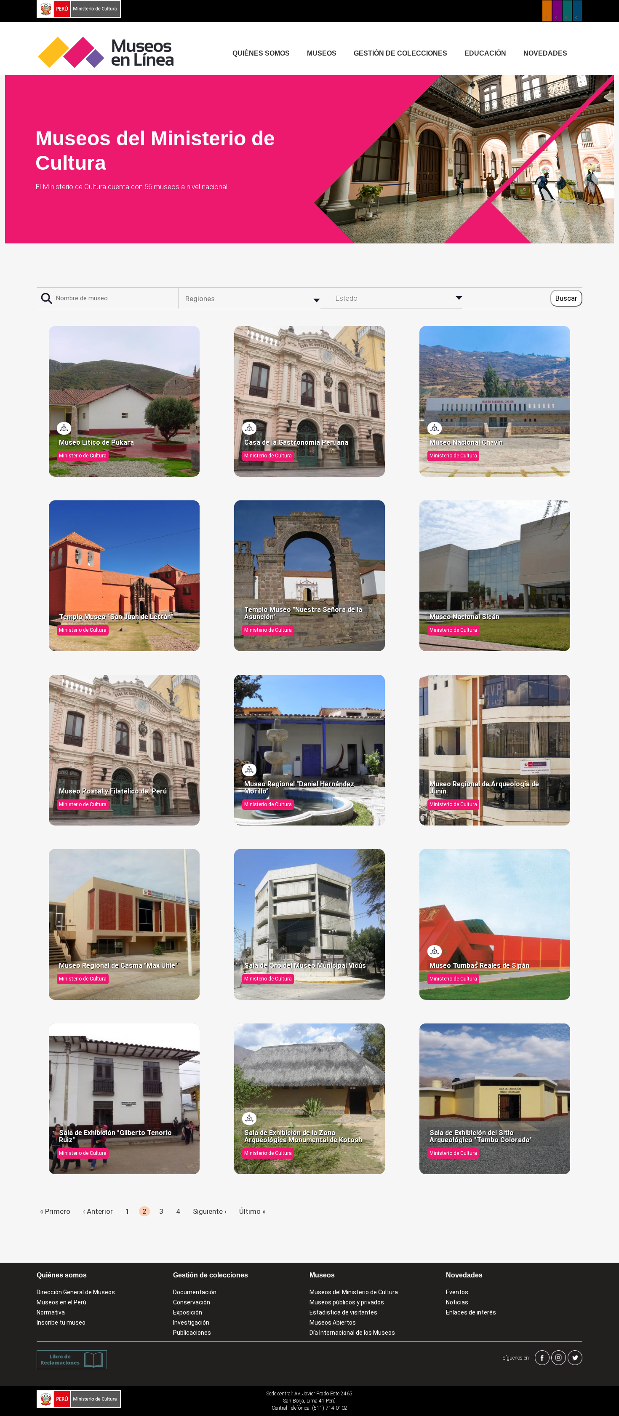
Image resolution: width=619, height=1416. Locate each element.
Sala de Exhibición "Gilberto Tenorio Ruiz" (115, 1136)
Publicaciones (192, 1332)
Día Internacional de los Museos (352, 1332)
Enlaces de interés (471, 1312)
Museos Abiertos (333, 1322)
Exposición (187, 1312)
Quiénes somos (261, 53)
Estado (346, 298)
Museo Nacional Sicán (464, 617)
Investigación (191, 1322)
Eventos (457, 1292)
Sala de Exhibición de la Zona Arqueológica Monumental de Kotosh (303, 1136)
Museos (321, 53)
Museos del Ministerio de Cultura (354, 1292)
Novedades (545, 53)
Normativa (51, 1312)
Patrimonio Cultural (547, 10)
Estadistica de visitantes (343, 1312)
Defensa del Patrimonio (577, 10)
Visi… (64, 428)
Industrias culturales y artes (557, 10)
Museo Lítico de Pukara (96, 442)
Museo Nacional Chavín (466, 442)
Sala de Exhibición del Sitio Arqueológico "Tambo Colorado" (481, 1136)
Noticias (457, 1302)
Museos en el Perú (61, 1302)
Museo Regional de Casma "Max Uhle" (118, 966)
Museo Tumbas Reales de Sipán (479, 966)
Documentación (194, 1292)
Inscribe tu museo (61, 1322)
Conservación (191, 1302)
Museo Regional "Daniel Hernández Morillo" (299, 787)
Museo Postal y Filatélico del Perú (113, 791)
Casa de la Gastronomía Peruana (296, 442)
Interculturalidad (567, 10)
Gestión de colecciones (400, 53)
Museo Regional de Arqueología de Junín (484, 787)
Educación (485, 53)
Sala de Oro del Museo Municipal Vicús (305, 966)
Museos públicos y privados (347, 1302)
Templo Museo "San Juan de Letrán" (116, 617)
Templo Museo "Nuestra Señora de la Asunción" (303, 613)
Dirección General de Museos (76, 1292)
